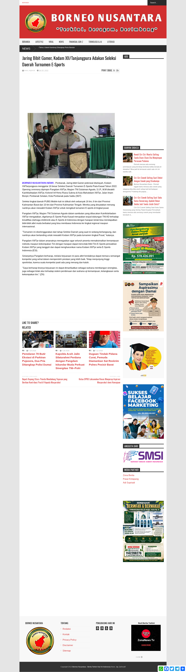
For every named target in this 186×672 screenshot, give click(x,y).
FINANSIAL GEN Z (76, 41)
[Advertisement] (71, 94)
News (26, 48)
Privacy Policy (69, 640)
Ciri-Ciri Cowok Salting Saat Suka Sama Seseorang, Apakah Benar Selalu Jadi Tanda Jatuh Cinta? (148, 201)
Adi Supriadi (129, 482)
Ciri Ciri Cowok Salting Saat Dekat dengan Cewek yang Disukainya (148, 179)
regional (32, 70)
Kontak (66, 634)
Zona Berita (128, 475)
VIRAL (51, 41)
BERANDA (26, 41)
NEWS (61, 41)
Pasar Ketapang (131, 479)
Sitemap (67, 651)
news (26, 70)
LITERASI (111, 41)
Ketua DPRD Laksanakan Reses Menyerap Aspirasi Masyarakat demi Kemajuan (99, 381)
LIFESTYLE (39, 41)
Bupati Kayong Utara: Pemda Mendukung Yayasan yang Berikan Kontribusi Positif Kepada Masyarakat (44, 381)
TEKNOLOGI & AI (95, 41)
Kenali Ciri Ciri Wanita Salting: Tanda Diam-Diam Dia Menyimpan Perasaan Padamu (148, 158)
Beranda (25, 2)
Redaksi (67, 629)
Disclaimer (68, 645)
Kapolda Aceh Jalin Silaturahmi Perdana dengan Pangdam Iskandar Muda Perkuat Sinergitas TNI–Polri (70, 361)
